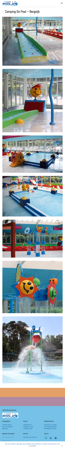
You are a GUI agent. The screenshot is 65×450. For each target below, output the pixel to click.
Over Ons (25, 433)
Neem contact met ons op (32, 395)
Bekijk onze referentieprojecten (32, 404)
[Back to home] (10, 3)
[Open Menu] (62, 3)
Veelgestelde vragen (7, 437)
